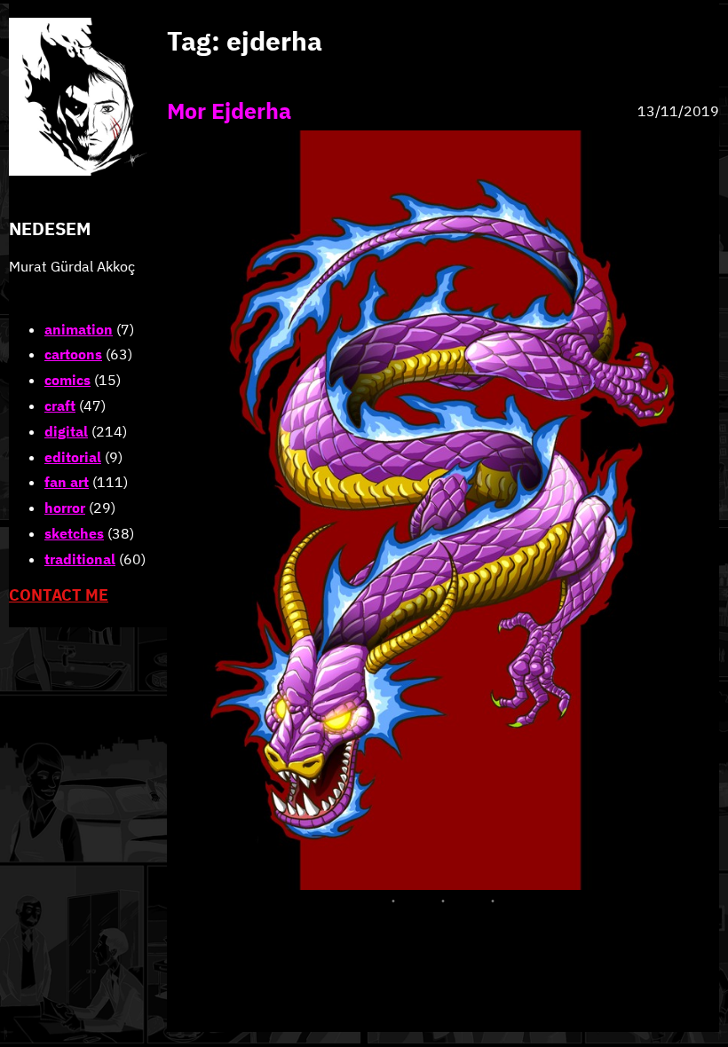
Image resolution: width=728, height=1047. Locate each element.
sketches (74, 533)
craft (59, 405)
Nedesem (50, 228)
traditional (79, 559)
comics (67, 380)
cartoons (73, 354)
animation (78, 329)
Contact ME (58, 595)
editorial (72, 457)
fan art (66, 482)
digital (66, 431)
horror (64, 507)
